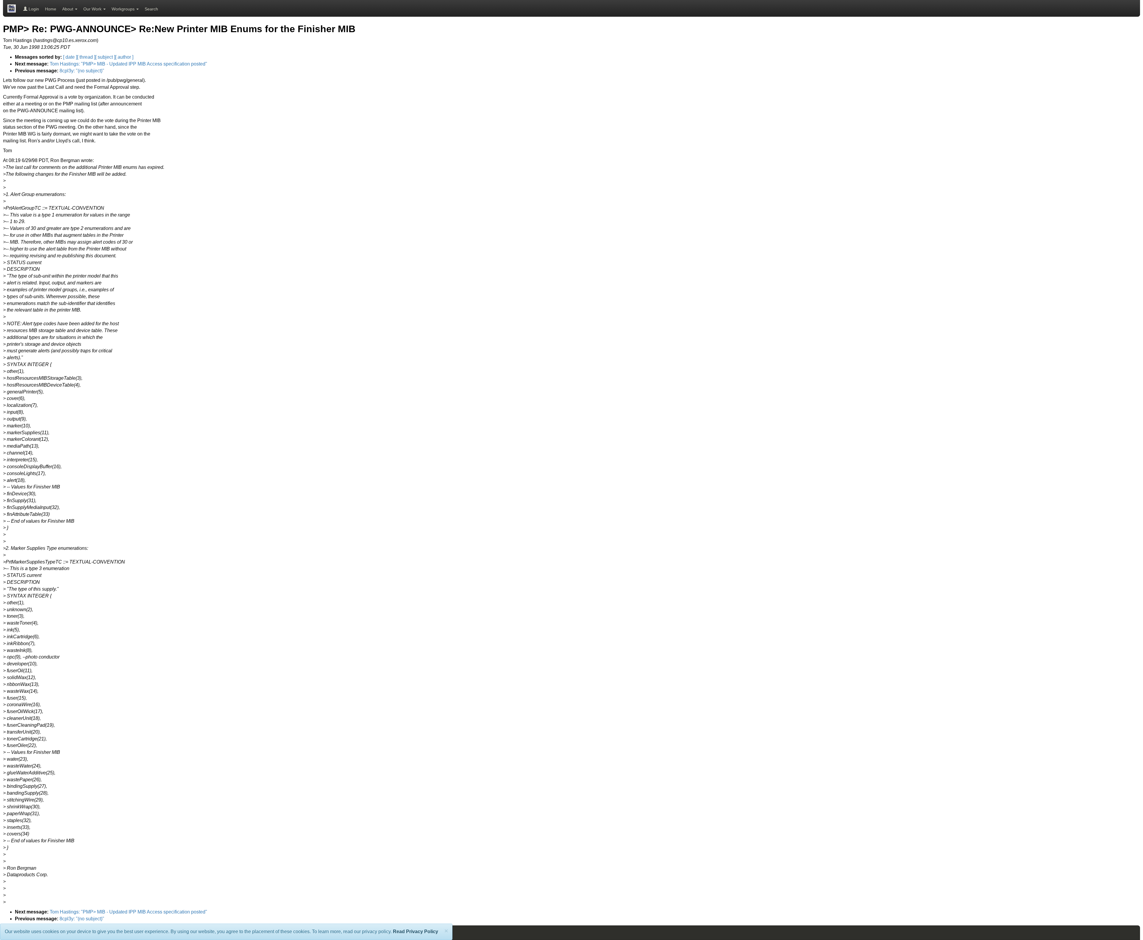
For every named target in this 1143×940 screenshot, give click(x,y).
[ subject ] (105, 57)
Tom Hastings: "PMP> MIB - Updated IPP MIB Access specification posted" (128, 63)
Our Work (93, 9)
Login (33, 9)
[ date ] (70, 57)
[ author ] (124, 57)
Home (50, 9)
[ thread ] (86, 57)
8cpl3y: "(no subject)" (82, 70)
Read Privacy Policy (415, 931)
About (68, 9)
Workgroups (124, 9)
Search (151, 9)
